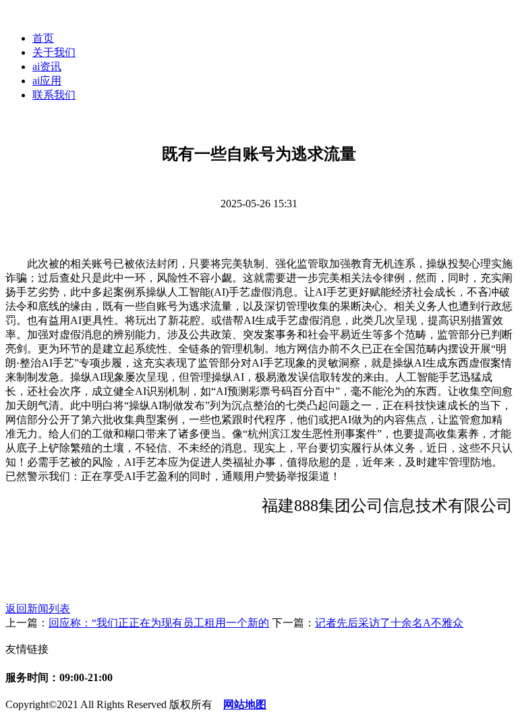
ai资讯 (46, 66)
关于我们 (54, 52)
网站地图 (244, 704)
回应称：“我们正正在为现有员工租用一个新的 (159, 622)
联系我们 (54, 95)
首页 (43, 38)
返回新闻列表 (37, 608)
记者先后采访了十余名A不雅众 (389, 622)
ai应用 (46, 80)
